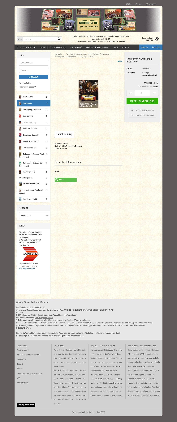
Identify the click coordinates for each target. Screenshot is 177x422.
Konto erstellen (25, 83)
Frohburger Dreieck (30, 135)
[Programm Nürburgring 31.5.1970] (88, 91)
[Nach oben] (169, 418)
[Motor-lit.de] (88, 19)
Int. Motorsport (29, 172)
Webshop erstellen (79, 412)
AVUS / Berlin (28, 97)
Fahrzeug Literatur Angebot (53, 47)
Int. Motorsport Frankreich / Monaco (31, 191)
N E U (116, 47)
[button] (128, 4)
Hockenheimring (29, 122)
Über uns (156, 47)
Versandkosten (22, 350)
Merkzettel (152, 4)
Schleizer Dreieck (30, 129)
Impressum (21, 359)
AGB (18, 378)
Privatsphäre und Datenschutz (28, 355)
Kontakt (20, 364)
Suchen (144, 47)
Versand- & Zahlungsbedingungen (30, 373)
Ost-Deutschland (29, 148)
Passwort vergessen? (27, 87)
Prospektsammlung (26, 47)
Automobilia (76, 47)
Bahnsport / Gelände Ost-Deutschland (31, 164)
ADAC (120, 61)
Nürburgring (27, 103)
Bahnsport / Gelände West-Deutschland (31, 155)
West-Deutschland (30, 141)
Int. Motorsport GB (26, 178)
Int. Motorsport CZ (30, 199)
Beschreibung (64, 134)
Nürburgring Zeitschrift (32, 110)
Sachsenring (28, 116)
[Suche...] (59, 39)
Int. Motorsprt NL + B (31, 184)
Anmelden (34, 77)
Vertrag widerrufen (26, 405)
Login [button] (139, 4)
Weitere (125, 47)
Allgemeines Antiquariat (97, 47)
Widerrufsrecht (22, 383)
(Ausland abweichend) (149, 75)
